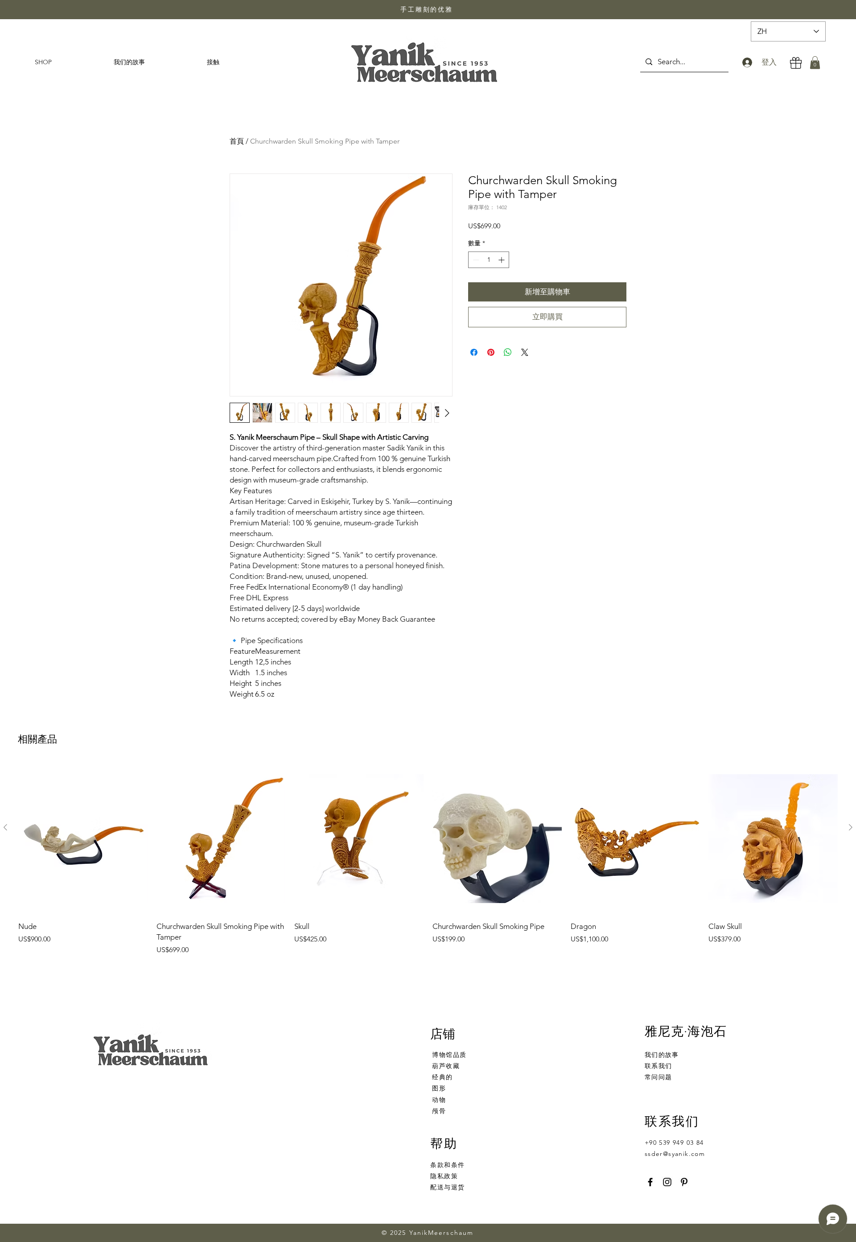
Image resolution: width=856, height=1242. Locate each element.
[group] (428, 864)
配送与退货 (447, 1187)
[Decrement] (475, 260)
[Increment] (502, 260)
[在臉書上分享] (474, 352)
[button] (815, 62)
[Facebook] (650, 1182)
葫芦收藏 (446, 1066)
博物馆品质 (449, 1055)
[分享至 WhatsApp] (507, 352)
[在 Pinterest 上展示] (491, 352)
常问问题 (658, 1077)
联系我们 (658, 1066)
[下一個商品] (850, 827)
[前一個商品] (5, 827)
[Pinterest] (684, 1182)
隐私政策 (444, 1176)
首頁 (237, 141)
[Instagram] (667, 1182)
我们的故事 (662, 1055)
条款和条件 (447, 1165)
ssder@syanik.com (675, 1154)
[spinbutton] (489, 260)
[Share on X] (524, 352)
